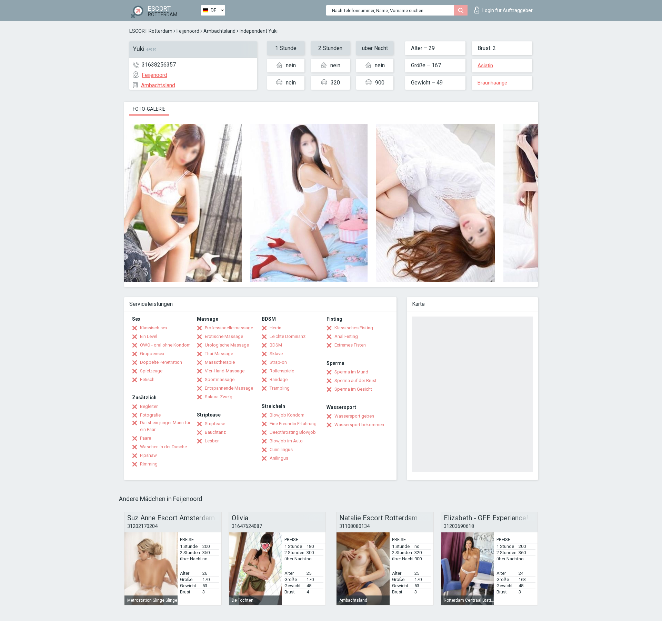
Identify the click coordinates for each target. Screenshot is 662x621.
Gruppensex (152, 353)
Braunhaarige (492, 83)
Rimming (149, 464)
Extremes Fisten (350, 345)
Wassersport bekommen (359, 424)
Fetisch (147, 379)
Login (507, 10)
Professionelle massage (229, 327)
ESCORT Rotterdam (150, 31)
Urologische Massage (227, 345)
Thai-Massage (219, 353)
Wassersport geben (354, 416)
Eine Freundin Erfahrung (293, 423)
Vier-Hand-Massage (224, 370)
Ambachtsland (219, 31)
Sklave (276, 353)
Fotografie (150, 415)
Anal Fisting (346, 336)
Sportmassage (219, 379)
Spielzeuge (151, 370)
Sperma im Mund (351, 371)
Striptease (215, 423)
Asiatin (485, 65)
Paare (145, 438)
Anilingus (279, 458)
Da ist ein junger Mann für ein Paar (165, 426)
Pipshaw (148, 455)
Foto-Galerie (149, 109)
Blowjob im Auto (286, 440)
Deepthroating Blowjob (293, 432)
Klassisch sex (153, 327)
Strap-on (278, 362)
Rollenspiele (282, 370)
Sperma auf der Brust (355, 380)
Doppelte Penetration (161, 362)
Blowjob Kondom (287, 415)
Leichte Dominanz (287, 336)
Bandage (279, 379)
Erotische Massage (224, 336)
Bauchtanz (215, 432)
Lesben (212, 440)
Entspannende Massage (229, 388)
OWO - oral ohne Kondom (165, 345)
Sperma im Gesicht (353, 389)
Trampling (280, 388)
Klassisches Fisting (353, 327)
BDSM (276, 345)
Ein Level (148, 336)
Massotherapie (220, 362)
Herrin (275, 327)
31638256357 (159, 64)
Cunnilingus (281, 449)
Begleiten (149, 406)
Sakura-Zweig (218, 396)
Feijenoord (188, 31)
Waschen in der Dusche (163, 446)
